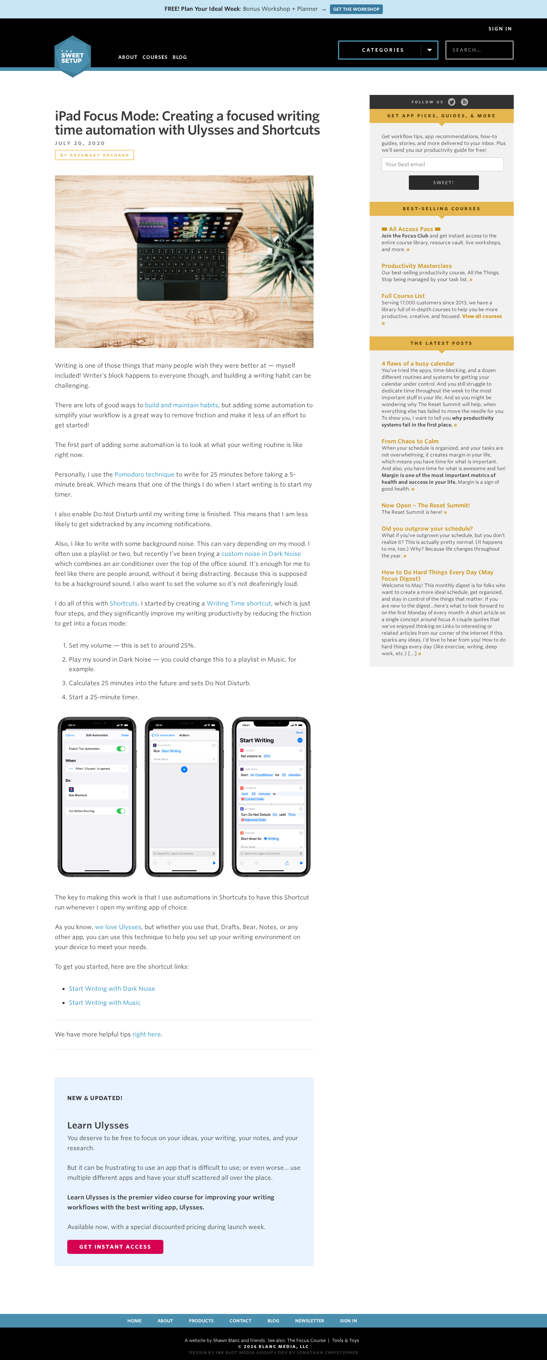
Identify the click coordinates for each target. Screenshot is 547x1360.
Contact (240, 1321)
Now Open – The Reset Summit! (426, 505)
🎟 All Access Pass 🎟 (411, 229)
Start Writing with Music (105, 1002)
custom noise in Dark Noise (261, 553)
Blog (273, 1321)
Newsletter (309, 1321)
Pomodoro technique (145, 474)
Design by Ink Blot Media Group (231, 1352)
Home (134, 1321)
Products (201, 1321)
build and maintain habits (181, 405)
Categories (383, 50)
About (165, 1321)
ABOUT (128, 57)
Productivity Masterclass (417, 266)
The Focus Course (306, 1340)
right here (147, 1034)
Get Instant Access (115, 1247)
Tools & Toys (345, 1340)
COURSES (155, 57)
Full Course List (403, 296)
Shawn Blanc (226, 1340)
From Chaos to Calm (410, 441)
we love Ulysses (118, 927)
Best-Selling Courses (442, 208)
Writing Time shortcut (239, 603)
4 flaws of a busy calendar (418, 363)
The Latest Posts (441, 343)
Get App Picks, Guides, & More (441, 116)
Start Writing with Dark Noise (112, 988)
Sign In (500, 28)
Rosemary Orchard (100, 155)
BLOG (180, 57)
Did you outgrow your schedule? (427, 528)
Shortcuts (124, 603)
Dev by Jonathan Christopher (318, 1352)
